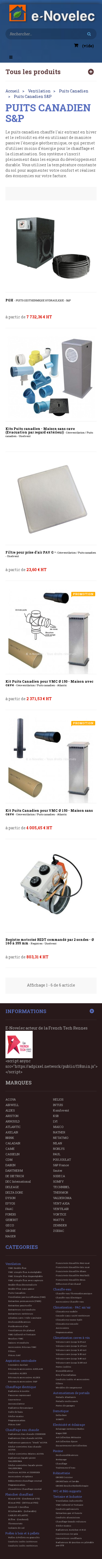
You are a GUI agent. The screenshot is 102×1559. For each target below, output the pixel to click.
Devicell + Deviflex (18, 1507)
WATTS (58, 1220)
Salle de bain (15, 1411)
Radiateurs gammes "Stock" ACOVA (27, 1442)
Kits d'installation (66, 1375)
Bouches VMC (15, 1338)
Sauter (57, 1170)
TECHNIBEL (61, 1187)
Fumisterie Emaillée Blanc (71, 1271)
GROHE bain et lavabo (67, 1481)
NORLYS (58, 1149)
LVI (55, 1121)
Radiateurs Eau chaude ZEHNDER (27, 1434)
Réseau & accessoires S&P (22, 1381)
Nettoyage (61, 1459)
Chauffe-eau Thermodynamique (74, 1293)
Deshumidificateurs (19, 1322)
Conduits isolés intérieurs (23, 1541)
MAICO (58, 1127)
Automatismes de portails (71, 1393)
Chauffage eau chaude (22, 1430)
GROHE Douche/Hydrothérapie (72, 1485)
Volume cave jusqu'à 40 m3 (71, 1350)
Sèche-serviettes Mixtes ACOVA (26, 1453)
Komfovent (61, 1110)
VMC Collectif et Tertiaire (22, 1334)
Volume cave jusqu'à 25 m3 (71, 1346)
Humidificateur (64, 1370)
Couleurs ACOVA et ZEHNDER (24, 1472)
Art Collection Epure (67, 1441)
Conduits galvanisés (67, 1509)
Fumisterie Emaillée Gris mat (72, 1267)
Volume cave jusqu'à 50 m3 (71, 1354)
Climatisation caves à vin (71, 1338)
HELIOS (58, 1099)
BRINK (9, 1138)
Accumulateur (16, 1403)
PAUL (56, 1154)
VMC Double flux (17, 1268)
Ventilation (13, 1264)
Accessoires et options (20, 1476)
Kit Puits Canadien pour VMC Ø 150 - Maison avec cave (49, 683)
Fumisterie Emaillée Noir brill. (73, 1275)
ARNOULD (12, 1121)
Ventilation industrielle (69, 1500)
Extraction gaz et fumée (69, 1513)
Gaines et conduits (18, 1342)
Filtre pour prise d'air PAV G (50, 554)
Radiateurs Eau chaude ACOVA (25, 1438)
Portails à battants (66, 1397)
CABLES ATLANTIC (18, 1515)
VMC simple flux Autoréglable (25, 1272)
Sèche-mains (16, 1416)
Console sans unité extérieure (73, 1315)
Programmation (16, 1420)
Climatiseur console (67, 1323)
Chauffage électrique (20, 1387)
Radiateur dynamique (20, 1407)
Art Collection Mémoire (68, 1437)
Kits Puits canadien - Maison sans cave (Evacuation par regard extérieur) (49, 432)
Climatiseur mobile (67, 1311)
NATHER (59, 1132)
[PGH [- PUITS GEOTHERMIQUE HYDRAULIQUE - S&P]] (51, 248)
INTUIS (58, 1105)
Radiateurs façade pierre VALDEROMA (22, 1459)
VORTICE (59, 1214)
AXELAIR (11, 1132)
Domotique (61, 1411)
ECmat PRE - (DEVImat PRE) (23, 1502)
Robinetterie (61, 1473)
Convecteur (14, 1399)
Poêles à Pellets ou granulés (24, 1537)
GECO (9, 1225)
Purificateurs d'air (18, 1326)
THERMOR (60, 1192)
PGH (38, 300)
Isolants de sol (16, 1527)
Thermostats (15, 1523)
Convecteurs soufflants (69, 1538)
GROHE (10, 1231)
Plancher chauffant (19, 1494)
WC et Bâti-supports (67, 1491)
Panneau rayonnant (19, 1395)
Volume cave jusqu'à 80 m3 (71, 1358)
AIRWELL (12, 1105)
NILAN (57, 1143)
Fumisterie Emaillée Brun (70, 1279)
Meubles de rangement (69, 1387)
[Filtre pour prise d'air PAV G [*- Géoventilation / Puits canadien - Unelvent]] (51, 501)
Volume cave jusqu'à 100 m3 (71, 1362)
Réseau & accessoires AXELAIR (25, 1369)
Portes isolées (63, 1366)
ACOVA (10, 1099)
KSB (55, 1116)
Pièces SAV (14, 1355)
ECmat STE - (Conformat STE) (24, 1498)
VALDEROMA (62, 1198)
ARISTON (11, 1116)
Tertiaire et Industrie (67, 1496)
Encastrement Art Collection (71, 1445)
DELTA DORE (14, 1192)
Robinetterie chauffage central (25, 1480)
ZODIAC (58, 1231)
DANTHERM (14, 1170)
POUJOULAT (62, 1159)
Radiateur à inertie (18, 1391)
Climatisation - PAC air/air (72, 1307)
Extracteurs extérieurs (20, 1313)
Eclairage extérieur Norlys (70, 1428)
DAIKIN (10, 1165)
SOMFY (58, 1181)
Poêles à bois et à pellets (22, 1533)
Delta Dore (61, 1415)
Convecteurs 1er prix (67, 1533)
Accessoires (62, 1328)
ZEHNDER (60, 1225)
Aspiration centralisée (20, 1361)
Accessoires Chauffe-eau (70, 1301)
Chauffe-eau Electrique (69, 1297)
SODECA (59, 1176)
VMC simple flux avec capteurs (25, 1280)
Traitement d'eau (65, 1467)
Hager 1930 (61, 1433)
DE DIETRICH (14, 1176)
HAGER (10, 1236)
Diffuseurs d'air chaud (68, 1283)
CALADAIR (12, 1143)
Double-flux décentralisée (22, 1284)
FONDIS (10, 1214)
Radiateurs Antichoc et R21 (71, 1529)
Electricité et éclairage (69, 1425)
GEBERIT (11, 1220)
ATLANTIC (13, 1127)
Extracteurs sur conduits (22, 1309)
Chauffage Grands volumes (71, 1521)
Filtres (12, 1351)
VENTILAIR (61, 1209)
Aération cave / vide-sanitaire (24, 1317)
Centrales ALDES (17, 1373)
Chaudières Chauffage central (25, 1489)
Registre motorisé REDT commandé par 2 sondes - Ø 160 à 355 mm (49, 941)
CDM (9, 1159)
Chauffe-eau (62, 1289)
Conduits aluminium (68, 1517)
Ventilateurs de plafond (21, 1330)
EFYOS (10, 1203)
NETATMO (60, 1138)
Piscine (58, 1451)
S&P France (61, 1165)
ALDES (10, 1110)
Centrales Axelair (18, 1364)
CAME (10, 1149)
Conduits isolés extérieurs (23, 1545)
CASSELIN (12, 1154)
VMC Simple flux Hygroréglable (25, 1276)
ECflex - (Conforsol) (18, 1519)
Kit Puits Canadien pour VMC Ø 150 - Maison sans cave (49, 812)
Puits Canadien (17, 1293)
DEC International (18, 1181)
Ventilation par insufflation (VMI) (26, 1297)
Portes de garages (65, 1405)
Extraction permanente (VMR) (24, 1301)
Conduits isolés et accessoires (72, 1379)
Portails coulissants (67, 1401)
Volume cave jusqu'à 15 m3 (71, 1341)
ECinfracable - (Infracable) (22, 1511)
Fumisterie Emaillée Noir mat (72, 1263)
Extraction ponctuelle (20, 1305)
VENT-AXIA (61, 1203)
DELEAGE (12, 1187)
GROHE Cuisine (64, 1477)
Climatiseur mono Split (69, 1319)
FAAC (9, 1209)
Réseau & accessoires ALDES (24, 1377)
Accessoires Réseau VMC (22, 1347)
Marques (18, 1082)
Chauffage (61, 1463)
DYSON (10, 1198)
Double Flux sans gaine (21, 1288)
